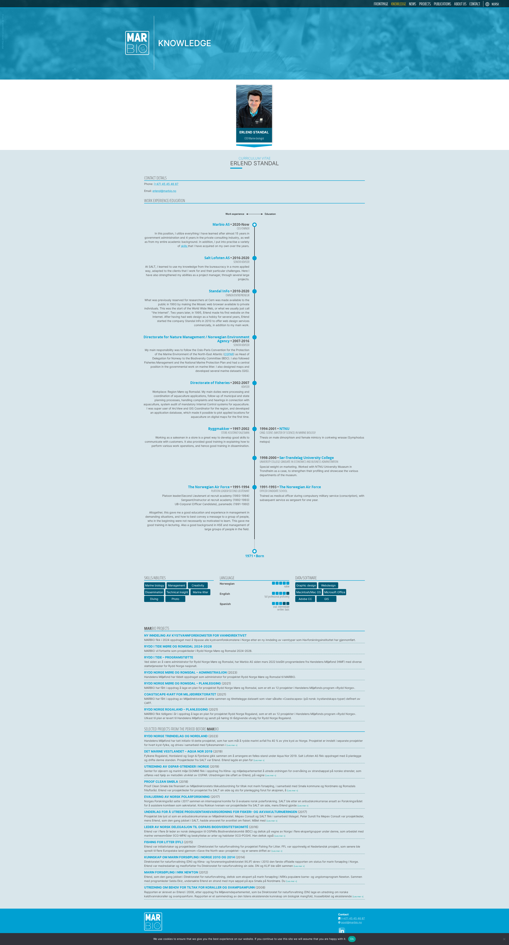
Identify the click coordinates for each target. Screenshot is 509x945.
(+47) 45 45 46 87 (166, 184)
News (412, 4)
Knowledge (398, 4)
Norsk (495, 4)
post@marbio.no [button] (351, 922)
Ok (352, 938)
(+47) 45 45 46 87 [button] (353, 918)
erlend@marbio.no (164, 190)
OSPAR (228, 354)
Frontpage (381, 4)
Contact (474, 4)
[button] (254, 637)
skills (184, 246)
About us (460, 4)
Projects (425, 4)
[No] (504, 939)
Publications (442, 4)
